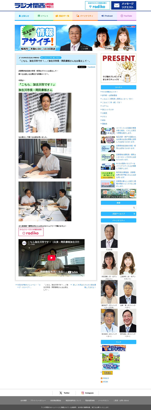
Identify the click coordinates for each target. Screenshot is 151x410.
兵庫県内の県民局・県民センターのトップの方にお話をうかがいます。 (126, 157)
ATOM (105, 382)
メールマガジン (103, 400)
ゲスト (104, 117)
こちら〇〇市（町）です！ (112, 102)
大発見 (104, 113)
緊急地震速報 (90, 400)
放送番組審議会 (55, 400)
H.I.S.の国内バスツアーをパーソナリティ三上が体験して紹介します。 (126, 165)
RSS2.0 (106, 378)
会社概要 (24, 400)
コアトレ (105, 106)
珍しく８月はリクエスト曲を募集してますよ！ (84, 286)
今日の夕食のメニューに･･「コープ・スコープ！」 (28, 286)
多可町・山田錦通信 (109, 95)
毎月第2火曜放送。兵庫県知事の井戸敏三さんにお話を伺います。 (126, 174)
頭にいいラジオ (108, 109)
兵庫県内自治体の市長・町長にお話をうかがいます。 (126, 147)
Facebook (91, 67)
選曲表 (104, 124)
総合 (103, 120)
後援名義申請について (73, 400)
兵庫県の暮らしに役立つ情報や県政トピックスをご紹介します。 (126, 183)
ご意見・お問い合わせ (121, 400)
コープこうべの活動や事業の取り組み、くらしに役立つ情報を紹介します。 (126, 130)
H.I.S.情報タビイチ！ (110, 92)
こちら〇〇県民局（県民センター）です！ (118, 99)
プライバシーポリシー (38, 400)
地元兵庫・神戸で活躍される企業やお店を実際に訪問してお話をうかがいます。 (126, 139)
